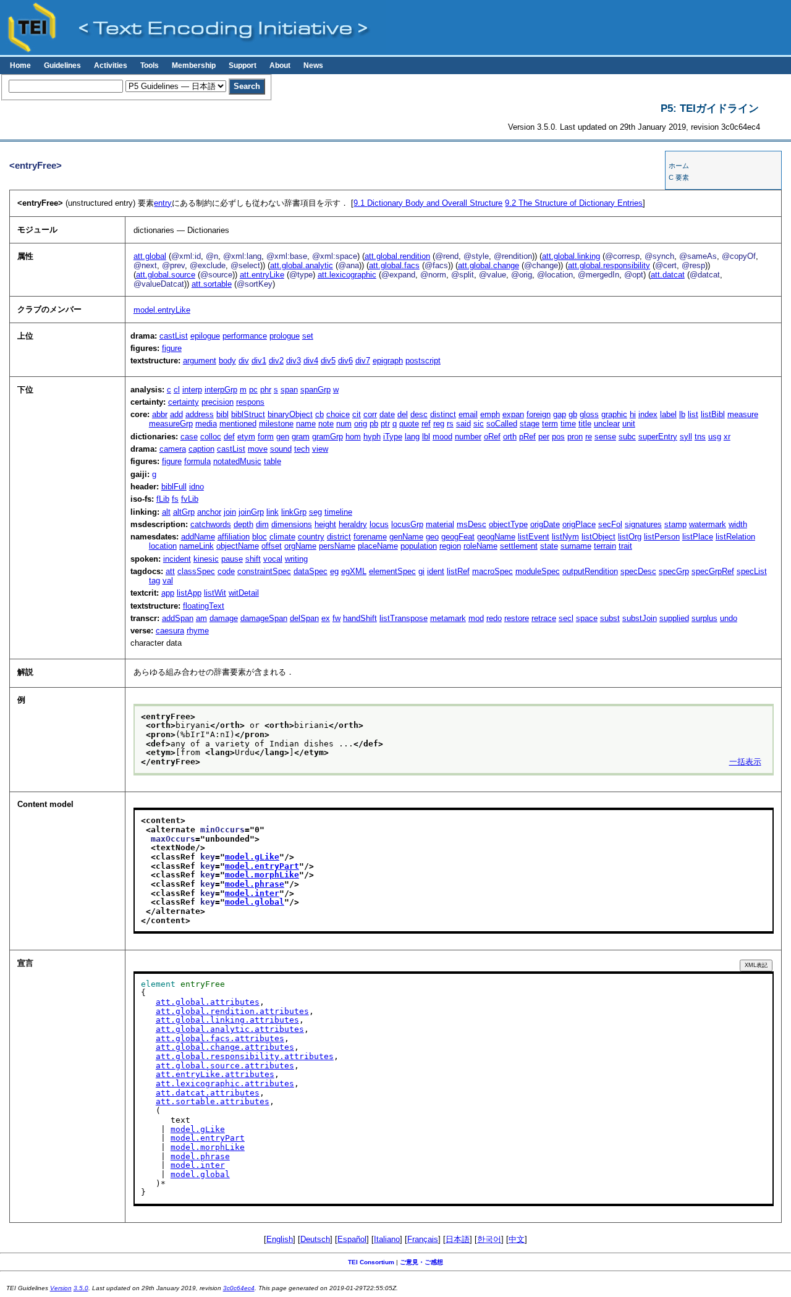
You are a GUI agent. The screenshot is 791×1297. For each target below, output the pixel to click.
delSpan (304, 618)
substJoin (639, 618)
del (402, 414)
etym (246, 436)
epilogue (205, 335)
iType (392, 436)
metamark (448, 618)
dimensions (291, 524)
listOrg (629, 536)
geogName (496, 536)
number (468, 436)
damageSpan (263, 618)
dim (262, 524)
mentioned (237, 423)
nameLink (196, 546)
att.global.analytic (301, 265)
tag (154, 580)
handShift (360, 618)
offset (271, 546)
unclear (607, 423)
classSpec (196, 571)
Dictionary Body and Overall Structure (427, 203)
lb (682, 414)
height (325, 524)
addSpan (177, 618)
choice (338, 414)
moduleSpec (537, 571)
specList (752, 571)
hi (633, 414)
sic (478, 423)
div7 (362, 360)
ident (435, 571)
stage (529, 423)
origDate (545, 524)
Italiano (387, 1239)
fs (175, 499)
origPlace (579, 524)
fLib (162, 499)
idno (196, 486)
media (206, 423)
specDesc (638, 571)
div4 (310, 360)
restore (516, 618)
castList (173, 335)
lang (412, 436)
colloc (210, 436)
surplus (704, 618)
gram (301, 436)
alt (166, 512)
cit (356, 414)
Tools (149, 65)
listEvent (533, 536)
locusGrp (407, 524)
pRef (527, 436)
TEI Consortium (371, 1262)
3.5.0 (81, 1288)
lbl (426, 436)
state (549, 546)
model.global (254, 901)
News (313, 65)
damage (223, 618)
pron (575, 436)
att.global (149, 256)
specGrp (674, 571)
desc (419, 414)
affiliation (234, 536)
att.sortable (212, 284)
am (201, 618)
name (306, 423)
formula (197, 461)
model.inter (252, 893)
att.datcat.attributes (208, 1092)
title (584, 423)
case (189, 436)
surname (575, 546)
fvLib (189, 499)
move (258, 449)
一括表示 (745, 761)
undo (728, 618)
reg (438, 423)
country (311, 536)
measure (742, 414)
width (738, 524)
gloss (589, 414)
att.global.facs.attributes (220, 1038)
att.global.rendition (397, 256)
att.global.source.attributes (225, 1065)
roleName (480, 546)
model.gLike (252, 856)
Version (61, 1288)
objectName (237, 546)
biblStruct (248, 414)
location (163, 546)
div (244, 360)
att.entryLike (262, 274)
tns (700, 436)
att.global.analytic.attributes (230, 1029)
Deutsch (315, 1239)
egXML (353, 571)
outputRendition (590, 571)
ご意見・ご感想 (421, 1262)
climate (282, 536)
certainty (183, 402)
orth (510, 436)
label (668, 414)
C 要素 (679, 177)
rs (450, 423)
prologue (284, 335)
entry (163, 203)
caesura (170, 630)
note (326, 423)
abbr (159, 414)
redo (494, 618)
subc (627, 436)
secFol (610, 524)
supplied (674, 618)
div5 (328, 360)
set (307, 335)
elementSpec (392, 571)
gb (573, 414)
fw (336, 618)
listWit (215, 593)
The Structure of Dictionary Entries (574, 203)
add (176, 414)
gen (282, 436)
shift (253, 559)
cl (177, 389)
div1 (259, 360)
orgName (300, 546)
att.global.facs (394, 265)
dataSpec (311, 571)
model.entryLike (161, 310)
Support (242, 65)
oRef (492, 436)
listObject (598, 536)
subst (610, 618)
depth (243, 524)
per (543, 436)
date (387, 414)
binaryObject (290, 414)
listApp (189, 593)
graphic (614, 414)
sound (281, 449)
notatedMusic (237, 461)
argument (199, 360)
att (170, 571)
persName (337, 546)
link (272, 512)
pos (558, 436)
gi (421, 571)
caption (201, 449)
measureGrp (171, 423)
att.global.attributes (208, 1002)
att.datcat (668, 274)
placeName (378, 546)
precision (217, 402)
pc (253, 389)
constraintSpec (264, 571)
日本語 (458, 1239)
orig (360, 423)
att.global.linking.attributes (227, 1020)
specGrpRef (713, 571)
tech (302, 449)
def (229, 436)
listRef (458, 571)
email (468, 414)
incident (177, 559)
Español (351, 1239)
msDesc (471, 524)
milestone (276, 423)
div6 (345, 360)
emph (490, 414)
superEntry (657, 436)
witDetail (244, 593)
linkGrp (294, 512)
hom (353, 436)
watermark (707, 524)
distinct (443, 414)
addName (198, 536)
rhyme (198, 630)
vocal (272, 559)
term (550, 423)
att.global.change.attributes (225, 1047)
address (199, 414)
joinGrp (251, 512)
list (693, 414)
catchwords (210, 524)
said (463, 423)
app (167, 593)
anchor (209, 512)
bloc (259, 536)
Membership (194, 65)
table (272, 461)
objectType (508, 524)
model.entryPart (262, 866)
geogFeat (458, 536)
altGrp (184, 512)
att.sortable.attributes (212, 1101)
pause (232, 559)
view (320, 449)
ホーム (679, 165)
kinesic (206, 559)
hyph (372, 436)
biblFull (174, 486)
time (568, 423)
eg (334, 571)
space (587, 618)
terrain (605, 546)
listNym (565, 536)
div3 (293, 360)
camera (172, 449)
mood (442, 436)
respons (250, 402)
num (344, 423)
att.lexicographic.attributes (225, 1083)
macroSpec (492, 571)
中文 (517, 1239)
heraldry (353, 524)
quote (409, 423)
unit (628, 423)
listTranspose (403, 618)
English (279, 1239)
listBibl (713, 414)
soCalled (501, 423)
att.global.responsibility (609, 265)
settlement (519, 546)
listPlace (697, 536)
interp (192, 389)
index (648, 414)
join (230, 512)
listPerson (662, 536)
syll (686, 436)
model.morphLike (262, 874)
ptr (385, 423)
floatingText (203, 605)
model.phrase (254, 884)
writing (296, 559)
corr (370, 414)
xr (727, 436)
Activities (110, 65)
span (289, 389)
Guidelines (62, 65)
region (450, 546)
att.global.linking (571, 256)
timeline (338, 512)
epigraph (388, 360)
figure (172, 348)
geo (432, 536)
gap (559, 414)
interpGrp (221, 389)
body (227, 360)
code (226, 571)
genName (406, 536)
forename (370, 536)
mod (476, 618)
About (279, 65)
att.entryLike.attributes (215, 1074)
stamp (675, 524)
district (339, 536)
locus (379, 524)
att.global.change (488, 265)
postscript (423, 360)
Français (422, 1239)
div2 (276, 360)
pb (374, 423)
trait (625, 546)
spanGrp (315, 389)
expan (513, 414)
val (168, 580)
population (418, 546)
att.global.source (165, 274)
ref (426, 423)
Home (20, 65)
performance (244, 335)
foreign (539, 414)
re (588, 436)
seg (315, 512)
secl (566, 618)
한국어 (489, 1239)
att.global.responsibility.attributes (245, 1056)
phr (265, 389)
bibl (222, 414)
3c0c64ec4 (239, 1288)
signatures (643, 524)
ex (325, 618)
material (440, 524)
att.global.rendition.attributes (232, 1011)
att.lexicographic (347, 274)
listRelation (735, 536)
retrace (543, 618)
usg (714, 436)
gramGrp (327, 436)
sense (605, 436)
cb (319, 414)
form (266, 436)
